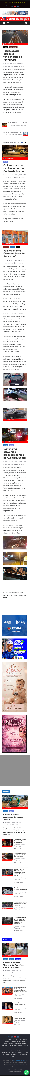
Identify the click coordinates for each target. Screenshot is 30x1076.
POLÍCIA (5, 47)
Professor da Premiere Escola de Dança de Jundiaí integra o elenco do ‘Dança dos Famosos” (20, 989)
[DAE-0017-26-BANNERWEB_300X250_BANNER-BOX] (14, 616)
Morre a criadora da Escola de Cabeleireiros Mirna (12, 133)
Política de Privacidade (16, 1052)
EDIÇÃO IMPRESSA (22, 1054)
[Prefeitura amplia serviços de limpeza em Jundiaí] (15, 802)
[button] (26, 1072)
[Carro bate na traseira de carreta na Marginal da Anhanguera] (7, 844)
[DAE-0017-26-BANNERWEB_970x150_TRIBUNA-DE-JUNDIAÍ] (15, 12)
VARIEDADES (18, 959)
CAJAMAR (13, 1041)
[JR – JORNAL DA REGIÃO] (15, 18)
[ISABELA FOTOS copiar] (14, 663)
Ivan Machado (9, 66)
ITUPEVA (24, 1041)
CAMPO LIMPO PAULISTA (21, 1039)
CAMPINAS (11, 1039)
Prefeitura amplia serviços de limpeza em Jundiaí (13, 816)
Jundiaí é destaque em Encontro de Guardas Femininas (20, 903)
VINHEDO (4, 1045)
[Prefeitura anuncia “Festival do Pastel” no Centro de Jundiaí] (15, 950)
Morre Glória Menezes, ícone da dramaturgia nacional (20, 1004)
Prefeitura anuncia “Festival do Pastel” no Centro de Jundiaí (13, 965)
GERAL (5, 1048)
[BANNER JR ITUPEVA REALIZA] (14, 639)
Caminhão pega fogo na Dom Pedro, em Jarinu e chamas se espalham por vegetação (20, 920)
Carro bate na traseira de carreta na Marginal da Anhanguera (20, 841)
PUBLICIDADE (6, 1054)
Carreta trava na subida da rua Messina (20, 888)
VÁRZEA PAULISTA (13, 47)
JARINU (5, 1043)
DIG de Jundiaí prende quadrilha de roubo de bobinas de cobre (20, 855)
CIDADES (12, 246)
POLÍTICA (25, 1052)
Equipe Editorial (6, 1052)
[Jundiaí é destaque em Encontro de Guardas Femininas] (7, 907)
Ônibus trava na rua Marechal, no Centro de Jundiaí (17, 124)
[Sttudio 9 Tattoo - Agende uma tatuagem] (14, 716)
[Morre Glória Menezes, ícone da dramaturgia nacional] (7, 1007)
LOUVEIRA (11, 1043)
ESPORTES (23, 1048)
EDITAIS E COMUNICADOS (14, 1050)
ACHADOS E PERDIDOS (14, 1048)
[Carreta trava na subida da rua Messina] (7, 892)
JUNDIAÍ (6, 161)
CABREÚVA (6, 246)
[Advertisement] (15, 770)
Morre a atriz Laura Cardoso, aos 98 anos (19, 1017)
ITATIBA (19, 1041)
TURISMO (11, 959)
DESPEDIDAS (15, 1056)
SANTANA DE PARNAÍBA (20, 1043)
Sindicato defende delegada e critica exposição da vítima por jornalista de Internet (19, 872)
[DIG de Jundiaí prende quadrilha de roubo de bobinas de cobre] (7, 858)
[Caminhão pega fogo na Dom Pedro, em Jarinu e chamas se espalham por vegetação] (7, 925)
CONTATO (13, 1054)
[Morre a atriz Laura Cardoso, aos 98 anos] (7, 1021)
